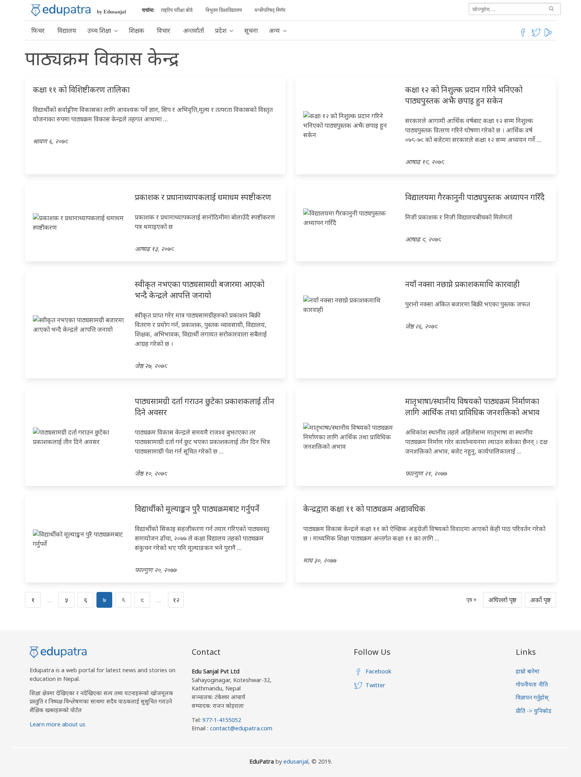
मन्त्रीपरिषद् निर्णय (270, 10)
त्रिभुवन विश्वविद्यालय (224, 10)
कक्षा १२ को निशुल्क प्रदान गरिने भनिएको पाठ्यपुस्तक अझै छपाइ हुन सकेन (464, 95)
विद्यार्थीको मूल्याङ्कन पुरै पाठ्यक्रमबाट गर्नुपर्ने (197, 508)
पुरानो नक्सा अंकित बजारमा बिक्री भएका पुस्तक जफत (467, 304)
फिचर (38, 30)
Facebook (378, 671)
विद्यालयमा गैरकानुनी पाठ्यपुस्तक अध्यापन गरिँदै (475, 197)
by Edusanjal (111, 12)
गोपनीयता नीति (532, 684)
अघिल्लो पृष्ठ (502, 600)
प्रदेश (220, 30)
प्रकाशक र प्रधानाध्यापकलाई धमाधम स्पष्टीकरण (203, 197)
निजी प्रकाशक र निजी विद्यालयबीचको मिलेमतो (458, 217)
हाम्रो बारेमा (528, 671)
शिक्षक (136, 30)
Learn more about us (57, 724)
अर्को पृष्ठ (540, 600)
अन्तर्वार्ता (193, 30)
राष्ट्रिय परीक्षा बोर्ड (177, 10)
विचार (163, 30)
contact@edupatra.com (240, 728)
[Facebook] (523, 35)
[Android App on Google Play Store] (549, 35)
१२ (176, 600)
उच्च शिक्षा (99, 30)
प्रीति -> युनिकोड (533, 711)
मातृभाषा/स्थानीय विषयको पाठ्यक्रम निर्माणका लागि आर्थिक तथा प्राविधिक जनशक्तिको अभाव (472, 407)
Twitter (375, 685)
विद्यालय (66, 30)
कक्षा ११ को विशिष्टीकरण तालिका (81, 89)
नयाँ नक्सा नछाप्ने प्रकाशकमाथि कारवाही (462, 284)
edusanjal (295, 761)
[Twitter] (536, 35)
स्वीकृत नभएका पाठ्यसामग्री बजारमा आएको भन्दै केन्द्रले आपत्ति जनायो (199, 290)
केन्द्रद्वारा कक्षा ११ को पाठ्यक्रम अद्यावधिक (364, 508)
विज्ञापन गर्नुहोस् (532, 697)
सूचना (251, 30)
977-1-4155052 (221, 720)
